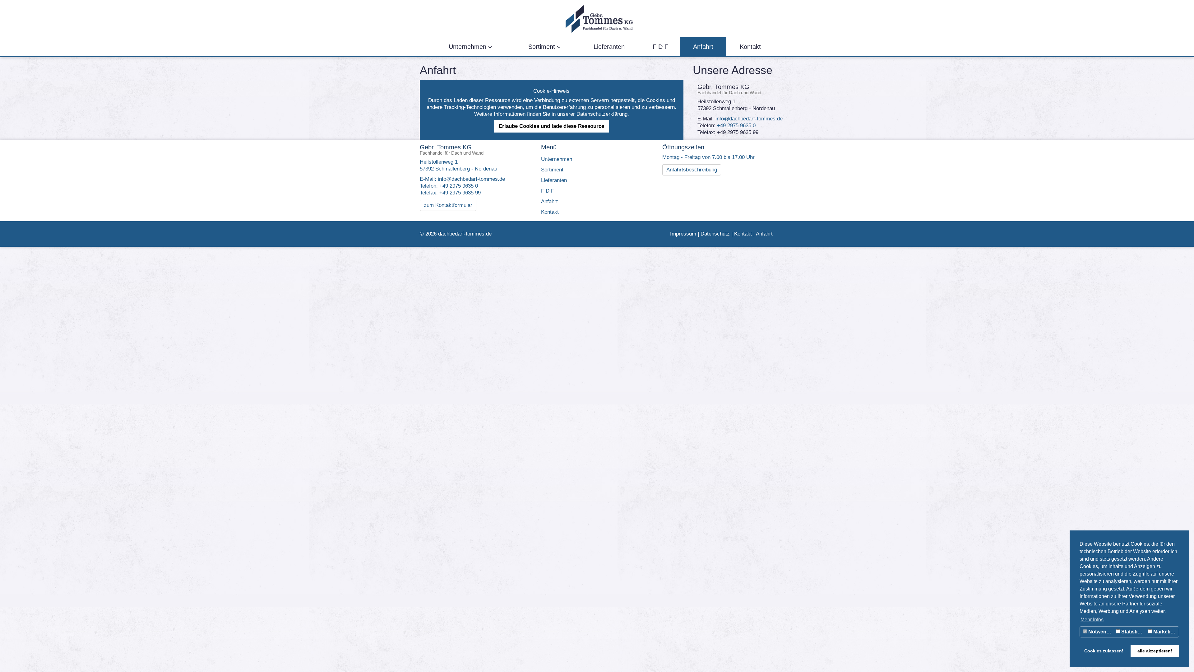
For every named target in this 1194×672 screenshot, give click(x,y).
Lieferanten (609, 46)
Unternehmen (468, 46)
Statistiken (1133, 631)
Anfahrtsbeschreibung (691, 170)
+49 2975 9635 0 (736, 125)
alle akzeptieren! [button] (1154, 650)
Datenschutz (715, 234)
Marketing (1164, 631)
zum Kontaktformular (448, 205)
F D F (660, 46)
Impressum (683, 234)
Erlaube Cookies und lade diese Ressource (551, 126)
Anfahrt (703, 46)
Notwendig (1100, 631)
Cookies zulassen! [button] (1103, 650)
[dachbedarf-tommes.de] (594, 18)
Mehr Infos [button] (1092, 619)
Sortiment (542, 46)
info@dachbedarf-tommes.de (749, 119)
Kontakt (750, 46)
